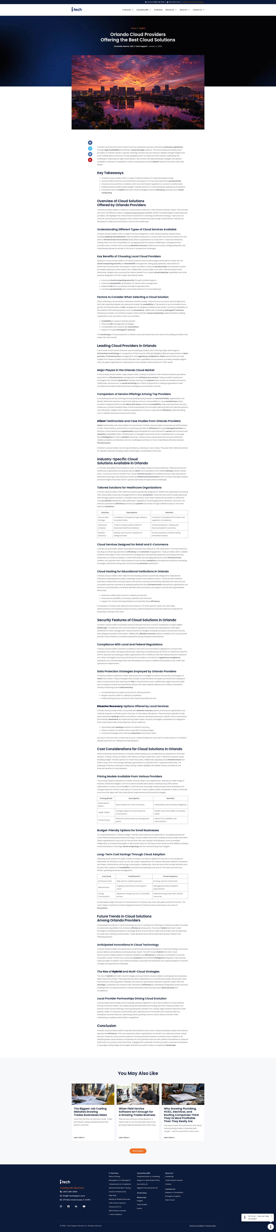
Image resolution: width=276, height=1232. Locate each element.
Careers (168, 1184)
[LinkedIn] (90, 154)
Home (133, 28)
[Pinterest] (90, 160)
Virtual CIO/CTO (115, 1207)
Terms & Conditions (197, 1226)
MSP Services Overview (117, 1211)
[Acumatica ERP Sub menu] (150, 10)
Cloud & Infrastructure (117, 1192)
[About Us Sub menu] (189, 10)
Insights (142, 28)
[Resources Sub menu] (176, 10)
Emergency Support (172, 1196)
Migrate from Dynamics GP (147, 1188)
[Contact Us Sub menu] (203, 10)
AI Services (158, 10)
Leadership (169, 1176)
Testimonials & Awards (174, 1180)
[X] (90, 148)
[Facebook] (90, 142)
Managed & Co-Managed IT (120, 1180)
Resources (141, 1197)
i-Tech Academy (115, 1214)
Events (139, 1208)
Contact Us (197, 10)
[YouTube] (86, 1206)
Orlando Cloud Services (134, 213)
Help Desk (112, 1195)
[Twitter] (63, 1206)
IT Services (126, 10)
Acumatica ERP (142, 10)
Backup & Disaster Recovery (119, 1199)
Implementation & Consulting (148, 1176)
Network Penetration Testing (120, 1188)
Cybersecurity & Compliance (120, 1184)
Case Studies (142, 1204)
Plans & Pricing (114, 1176)
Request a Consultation (174, 1192)
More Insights (138, 1151)
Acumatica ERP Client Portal (72, 1187)
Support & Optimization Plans (148, 1180)
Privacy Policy (211, 1226)
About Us (183, 10)
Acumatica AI (142, 1184)
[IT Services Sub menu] (132, 10)
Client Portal (169, 1200)
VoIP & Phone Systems (117, 1203)
